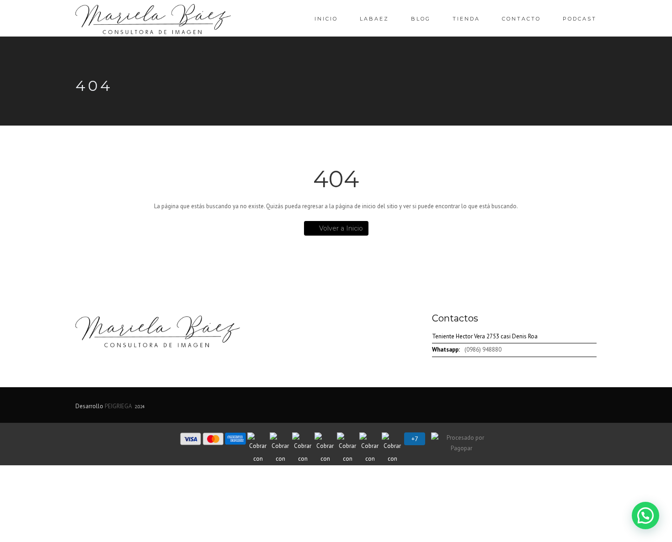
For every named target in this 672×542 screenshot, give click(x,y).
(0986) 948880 (482, 349)
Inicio (326, 19)
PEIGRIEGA (118, 406)
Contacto (521, 19)
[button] (645, 515)
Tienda (466, 19)
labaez (374, 19)
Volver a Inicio (341, 228)
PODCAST (580, 19)
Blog (421, 19)
